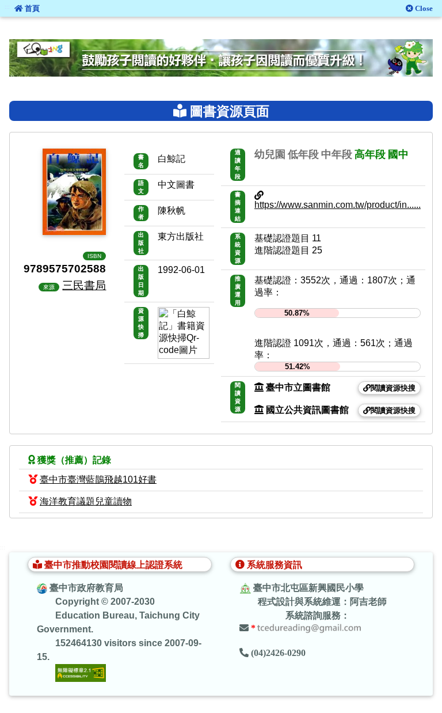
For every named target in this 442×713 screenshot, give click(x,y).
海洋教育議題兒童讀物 (86, 501)
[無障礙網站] (80, 672)
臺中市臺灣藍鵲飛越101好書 (98, 479)
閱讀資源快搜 (393, 388)
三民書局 (84, 285)
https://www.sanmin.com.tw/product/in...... (337, 205)
